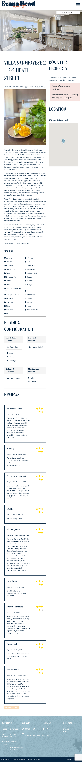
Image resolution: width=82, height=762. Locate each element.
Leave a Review (11, 679)
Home (4, 701)
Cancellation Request (17, 720)
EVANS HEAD (66, 702)
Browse (14, 701)
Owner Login (5, 715)
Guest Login (13, 708)
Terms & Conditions (33, 731)
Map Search (5, 708)
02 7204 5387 (30, 701)
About (13, 714)
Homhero (78, 731)
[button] (7, 103)
